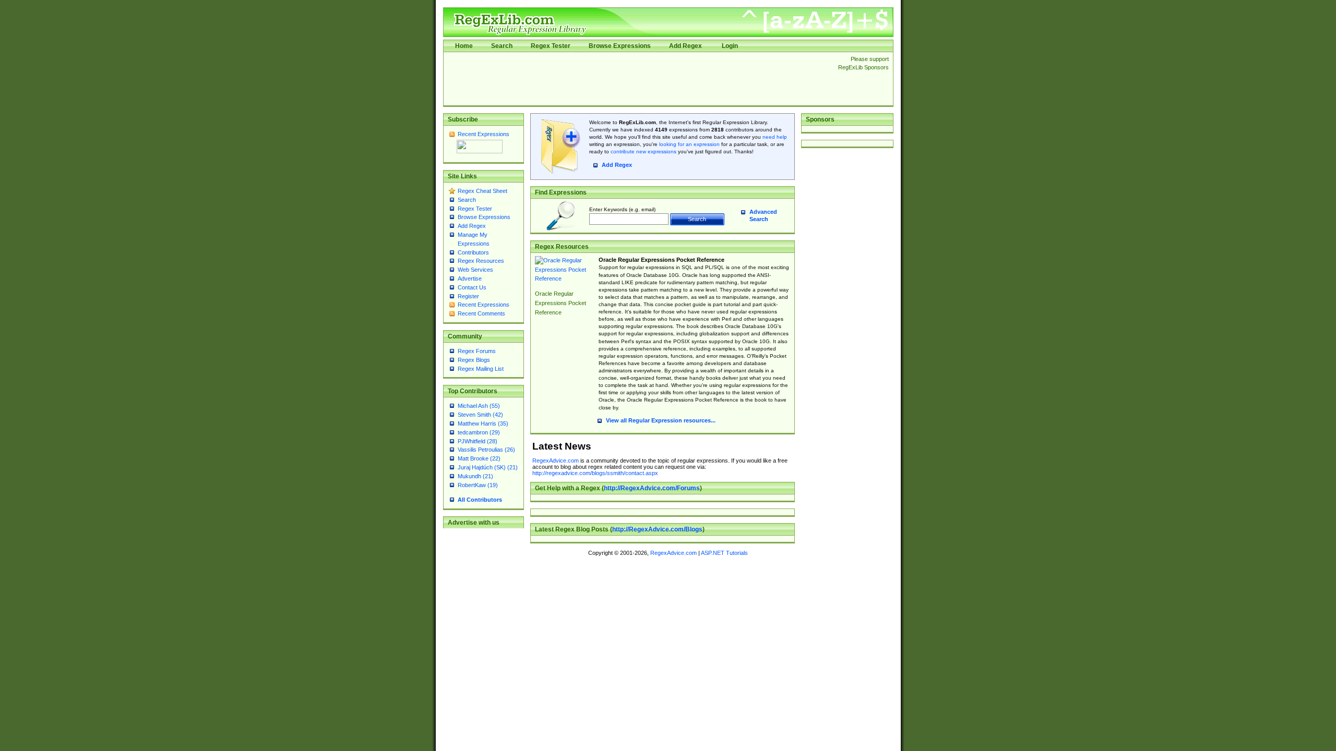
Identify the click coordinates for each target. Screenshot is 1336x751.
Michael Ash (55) (479, 406)
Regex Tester (550, 46)
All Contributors (480, 499)
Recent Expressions (483, 134)
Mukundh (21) (475, 476)
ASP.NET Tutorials (724, 553)
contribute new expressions (643, 151)
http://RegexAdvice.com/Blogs (657, 529)
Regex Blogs (474, 360)
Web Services (475, 270)
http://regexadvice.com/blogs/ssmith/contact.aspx (595, 473)
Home (464, 46)
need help (774, 137)
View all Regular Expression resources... (660, 420)
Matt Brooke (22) (479, 458)
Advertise (470, 278)
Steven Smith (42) (480, 414)
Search (501, 46)
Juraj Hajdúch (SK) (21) (488, 467)
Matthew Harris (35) (483, 423)
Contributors (473, 252)
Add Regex (685, 46)
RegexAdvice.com (555, 460)
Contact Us (472, 287)
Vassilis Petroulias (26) (486, 449)
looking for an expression (689, 144)
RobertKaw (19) (478, 485)
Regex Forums (477, 351)
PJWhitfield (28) (477, 441)
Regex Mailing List (481, 369)
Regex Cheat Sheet (482, 191)
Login (730, 46)
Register (468, 296)
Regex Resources (481, 261)
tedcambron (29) (479, 432)
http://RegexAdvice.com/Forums (652, 488)
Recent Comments (481, 313)
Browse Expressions (620, 46)
